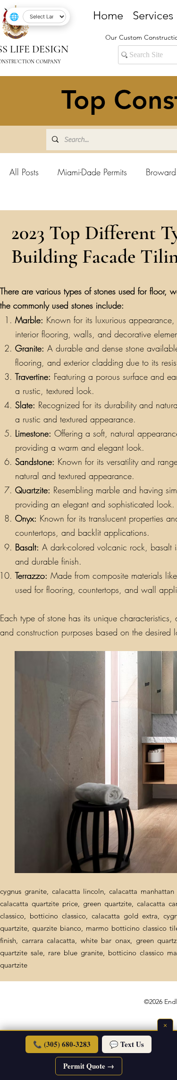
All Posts (24, 172)
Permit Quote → (88, 1066)
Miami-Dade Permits (92, 172)
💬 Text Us (127, 1044)
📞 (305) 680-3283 (62, 1044)
